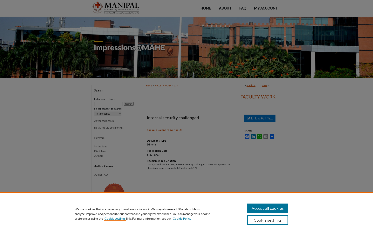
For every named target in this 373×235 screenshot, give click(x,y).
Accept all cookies (268, 208)
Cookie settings (115, 218)
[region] (186, 213)
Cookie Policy (182, 218)
